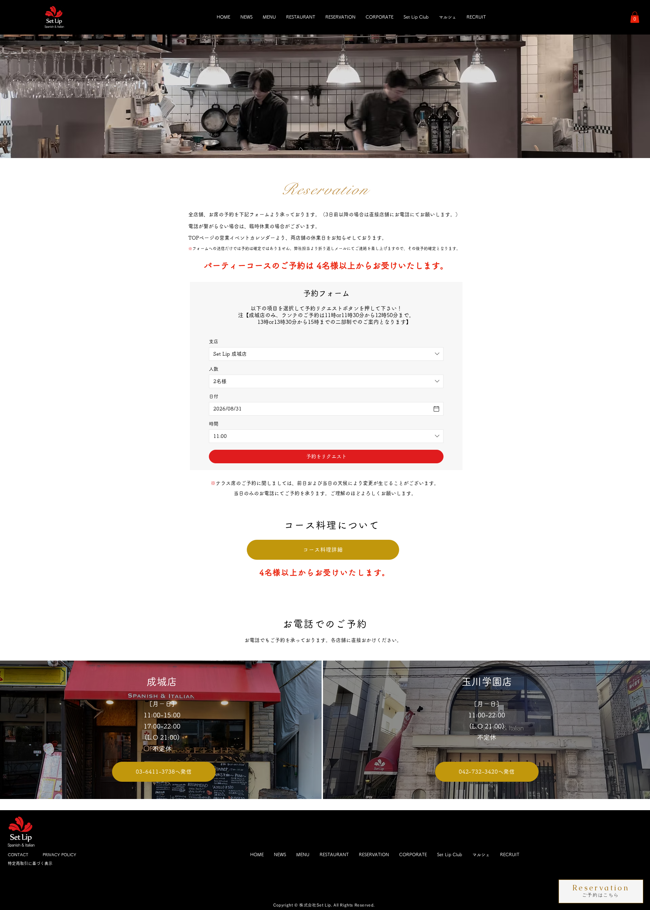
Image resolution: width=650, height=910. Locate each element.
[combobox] (326, 354)
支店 (213, 341)
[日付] (436, 409)
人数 (213, 369)
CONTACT (18, 854)
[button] (635, 17)
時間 (213, 423)
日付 (213, 396)
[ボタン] (601, 891)
